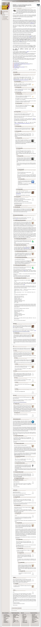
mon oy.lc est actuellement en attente (24, 331)
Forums (22, 1)
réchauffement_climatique (16, 617)
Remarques (15, 323)
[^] (13, 74)
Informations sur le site (34, 616)
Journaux (17, 1)
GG (20, 179)
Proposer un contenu (5, 11)
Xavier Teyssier (15, 8)
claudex (18, 138)
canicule (14, 619)
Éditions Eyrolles (24, 617)
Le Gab (17, 112)
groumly (20, 553)
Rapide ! (14, 577)
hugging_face (14, 616)
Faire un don (33, 615)
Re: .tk (16, 350)
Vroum (16, 436)
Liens (20, 1)
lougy (16, 497)
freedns (34, 118)
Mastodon (26, 371)
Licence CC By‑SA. (19, 8)
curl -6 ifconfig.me (5, 614)
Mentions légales (33, 614)
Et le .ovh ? (15, 395)
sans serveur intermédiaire (6, 615)
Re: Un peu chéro (17, 74)
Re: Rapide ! (16, 583)
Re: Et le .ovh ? (17, 403)
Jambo (16, 480)
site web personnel (19, 7)
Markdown (31, 69)
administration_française (15, 620)
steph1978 (17, 197)
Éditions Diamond (24, 616)
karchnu (16, 7)
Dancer (26, 52)
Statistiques (33, 620)
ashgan (17, 245)
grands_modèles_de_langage (16, 615)
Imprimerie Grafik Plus (25, 622)
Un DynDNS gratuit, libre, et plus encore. (19, 62)
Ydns (16, 119)
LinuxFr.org (6, 5)
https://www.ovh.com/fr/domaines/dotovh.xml (20, 402)
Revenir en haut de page (14, 610)
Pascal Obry (17, 472)
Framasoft (24, 619)
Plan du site (33, 622)
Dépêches (13, 1)
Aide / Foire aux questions (34, 617)
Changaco (16, 324)
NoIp (24, 270)
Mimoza (17, 358)
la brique (30, 36)
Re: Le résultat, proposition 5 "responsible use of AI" (9, 616)
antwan (16, 590)
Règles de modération (34, 619)
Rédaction (25, 1)
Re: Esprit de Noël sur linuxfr (19, 435)
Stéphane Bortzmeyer (18, 371)
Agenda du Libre (24, 614)
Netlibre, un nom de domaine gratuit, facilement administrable (22, 5)
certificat (20, 41)
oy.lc (13, 326)
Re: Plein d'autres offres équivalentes (20, 220)
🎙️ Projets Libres (30, 1)
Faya (17, 463)
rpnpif (17, 378)
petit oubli (5, 617)
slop (13, 622)
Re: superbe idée (18, 505)
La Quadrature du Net (25, 620)
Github (28, 51)
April (23, 615)
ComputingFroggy (18, 239)
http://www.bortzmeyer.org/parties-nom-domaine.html (22, 123)
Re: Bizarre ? (5, 619)
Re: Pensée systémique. (6, 622)
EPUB (34, 69)
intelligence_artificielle (15, 614)
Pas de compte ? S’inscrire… (5, 19)
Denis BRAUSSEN (18, 278)
